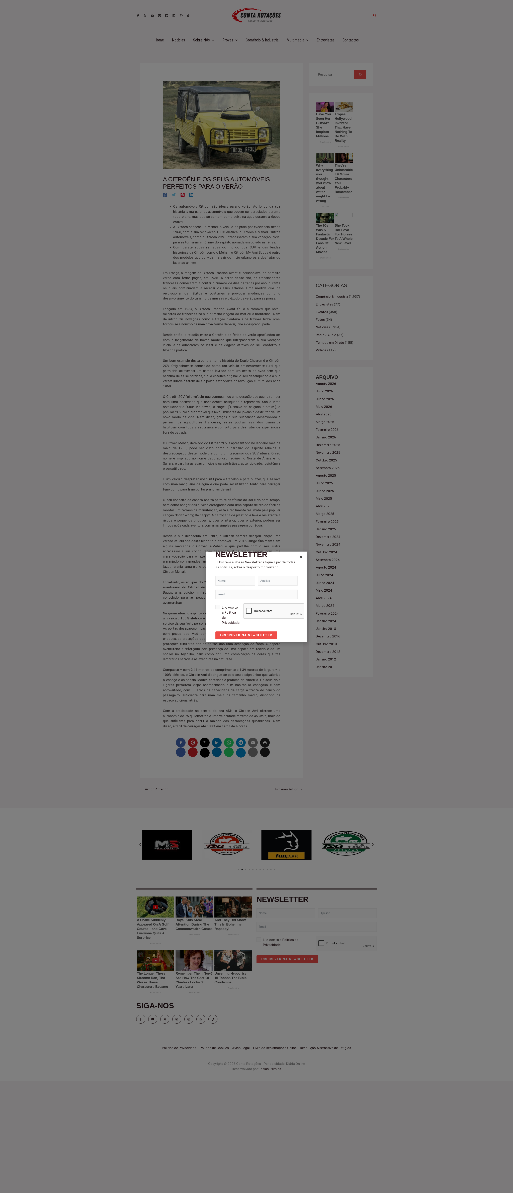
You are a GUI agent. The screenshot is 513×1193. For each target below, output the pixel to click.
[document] (256, 596)
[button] (301, 557)
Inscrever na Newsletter (246, 635)
